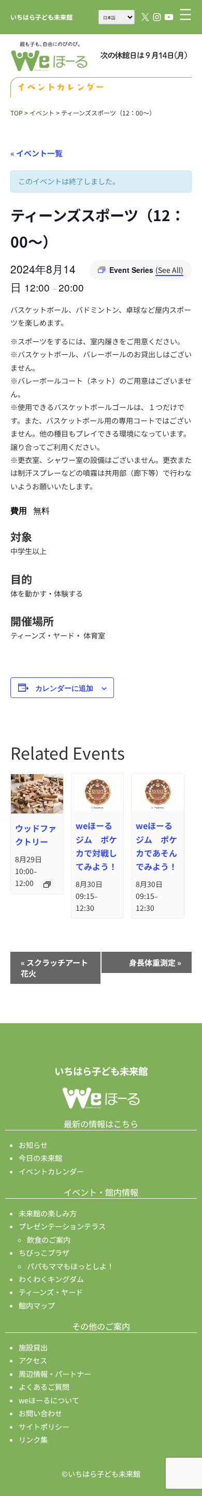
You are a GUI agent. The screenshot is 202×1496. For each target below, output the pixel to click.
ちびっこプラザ (44, 1252)
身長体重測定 (155, 962)
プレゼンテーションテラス (62, 1226)
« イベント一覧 (36, 153)
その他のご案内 (101, 1326)
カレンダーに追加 (64, 687)
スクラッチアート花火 (54, 968)
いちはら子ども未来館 (41, 16)
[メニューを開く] (185, 14)
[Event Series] (47, 884)
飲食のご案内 (48, 1239)
